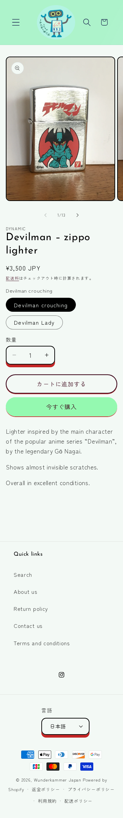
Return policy (31, 608)
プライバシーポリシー (91, 789)
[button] (16, 22)
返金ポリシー (46, 789)
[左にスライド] (45, 214)
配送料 (12, 278)
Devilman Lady (34, 322)
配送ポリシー (78, 801)
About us (26, 591)
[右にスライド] (77, 214)
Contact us (28, 625)
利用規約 (47, 801)
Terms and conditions (42, 643)
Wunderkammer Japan (58, 779)
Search (23, 574)
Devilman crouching (41, 305)
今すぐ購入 (61, 406)
